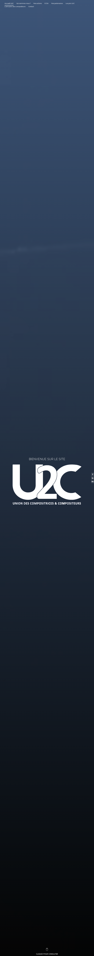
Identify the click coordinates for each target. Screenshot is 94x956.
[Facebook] (92, 474)
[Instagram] (92, 481)
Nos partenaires (57, 3)
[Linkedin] (92, 478)
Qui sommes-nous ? (23, 3)
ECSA (46, 3)
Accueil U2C (9, 3)
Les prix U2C (70, 3)
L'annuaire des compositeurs (15, 6)
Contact (31, 6)
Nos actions (37, 3)
